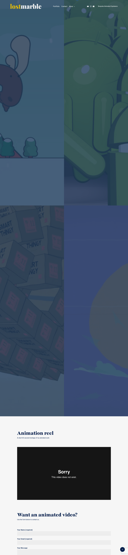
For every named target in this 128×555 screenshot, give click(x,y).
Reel (96, 219)
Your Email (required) (24, 539)
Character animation (40, 219)
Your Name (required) (25, 530)
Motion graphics (82, 219)
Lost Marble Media (62, 219)
